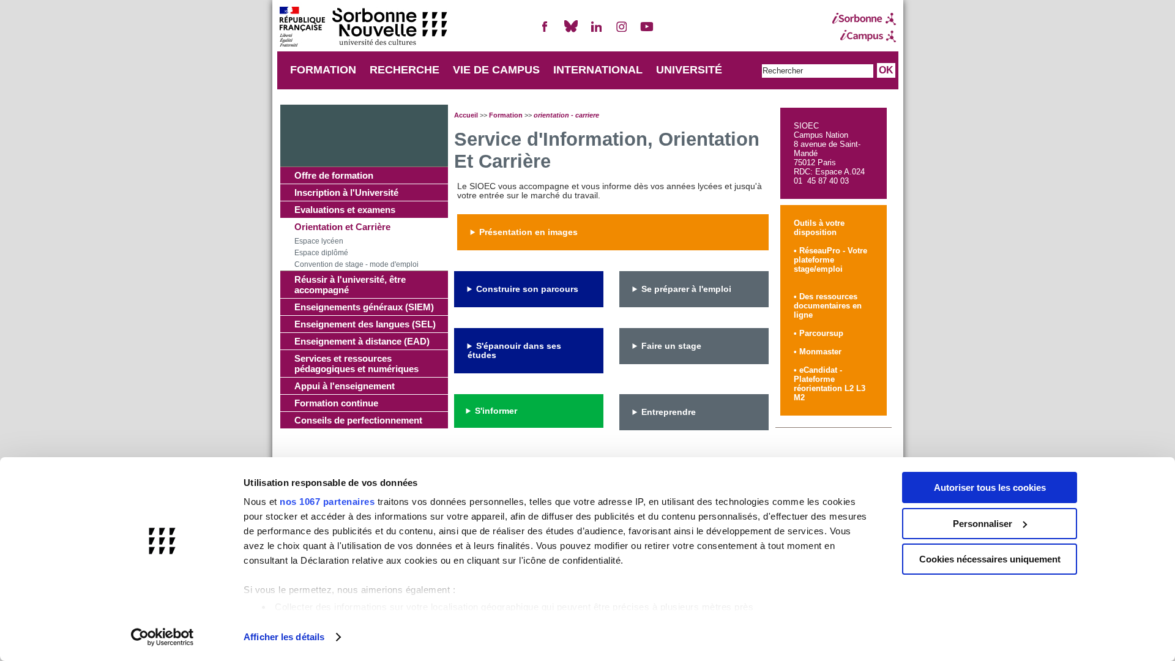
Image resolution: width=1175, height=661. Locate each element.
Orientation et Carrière (342, 227)
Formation (506, 115)
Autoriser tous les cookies (990, 487)
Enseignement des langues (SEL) (365, 324)
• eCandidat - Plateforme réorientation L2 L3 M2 (829, 383)
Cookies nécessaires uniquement (990, 559)
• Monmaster (817, 351)
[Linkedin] (596, 31)
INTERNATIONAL (598, 70)
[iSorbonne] (864, 19)
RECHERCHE (404, 70)
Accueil (466, 115)
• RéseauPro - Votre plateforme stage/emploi (830, 260)
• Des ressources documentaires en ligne (828, 305)
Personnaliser (982, 523)
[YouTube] (647, 31)
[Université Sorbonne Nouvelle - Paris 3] (363, 27)
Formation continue (336, 403)
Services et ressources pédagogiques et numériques (356, 363)
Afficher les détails (284, 637)
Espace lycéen (318, 241)
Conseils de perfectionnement (358, 420)
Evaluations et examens (344, 209)
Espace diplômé (321, 252)
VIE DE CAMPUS (496, 70)
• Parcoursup (818, 333)
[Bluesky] (571, 31)
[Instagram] (621, 31)
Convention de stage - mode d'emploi (356, 264)
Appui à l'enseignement (344, 386)
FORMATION (323, 70)
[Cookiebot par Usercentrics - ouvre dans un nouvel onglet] (162, 637)
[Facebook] (545, 31)
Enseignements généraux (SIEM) (364, 307)
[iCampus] (864, 36)
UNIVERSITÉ (689, 70)
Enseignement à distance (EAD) (362, 341)
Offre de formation (333, 175)
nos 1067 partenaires (327, 501)
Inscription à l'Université (346, 192)
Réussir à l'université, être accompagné (350, 284)
